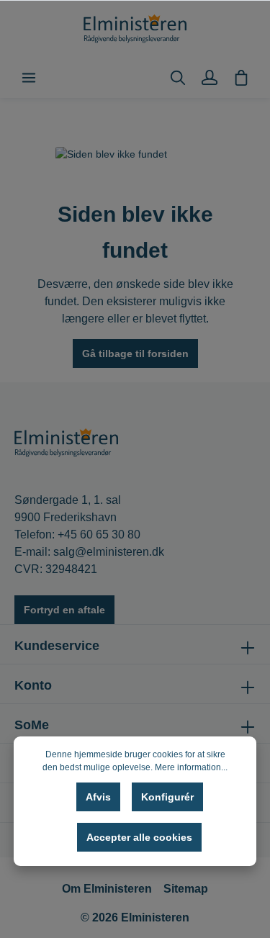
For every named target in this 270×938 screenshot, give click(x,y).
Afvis (98, 797)
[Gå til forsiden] (135, 28)
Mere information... (191, 767)
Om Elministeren (107, 889)
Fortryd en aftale (64, 609)
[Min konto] (209, 77)
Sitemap (185, 889)
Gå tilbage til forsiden (135, 353)
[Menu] (28, 77)
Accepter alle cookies (139, 837)
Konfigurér (167, 797)
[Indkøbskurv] (241, 77)
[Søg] (177, 77)
